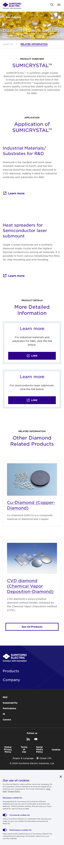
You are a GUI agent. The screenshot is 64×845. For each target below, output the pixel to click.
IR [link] (4, 714)
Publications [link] (9, 708)
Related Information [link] (34, 44)
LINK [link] (34, 355)
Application (32, 117)
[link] (12, 4)
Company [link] (11, 680)
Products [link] (11, 671)
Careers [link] (7, 719)
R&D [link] (5, 697)
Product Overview (32, 58)
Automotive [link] (10, 35)
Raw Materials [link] (13, 17)
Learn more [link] (16, 193)
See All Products (32, 626)
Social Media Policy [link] (39, 749)
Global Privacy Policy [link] (8, 749)
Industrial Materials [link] (34, 35)
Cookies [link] (56, 749)
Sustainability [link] (10, 702)
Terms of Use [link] (24, 749)
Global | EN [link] (45, 758)
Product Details (32, 300)
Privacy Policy (14, 791)
